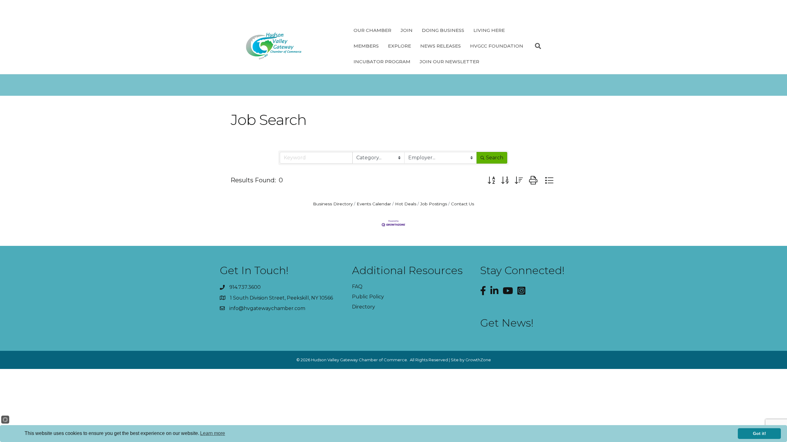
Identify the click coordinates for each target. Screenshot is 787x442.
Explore (399, 46)
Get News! (507, 322)
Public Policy (368, 297)
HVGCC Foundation (496, 46)
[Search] (535, 46)
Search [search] (494, 158)
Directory (363, 307)
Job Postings (433, 203)
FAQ (357, 286)
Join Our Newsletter (449, 61)
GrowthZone (478, 359)
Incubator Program (382, 61)
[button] (491, 180)
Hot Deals (405, 203)
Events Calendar (374, 203)
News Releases (440, 46)
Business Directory (333, 203)
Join (407, 30)
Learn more (212, 433)
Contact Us (462, 203)
